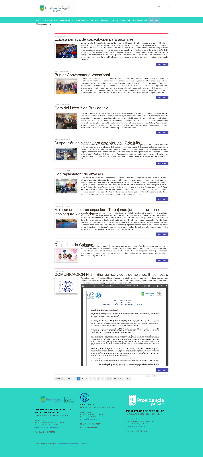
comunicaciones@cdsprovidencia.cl (48, 427)
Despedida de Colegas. (74, 244)
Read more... (162, 64)
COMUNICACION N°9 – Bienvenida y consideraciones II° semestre (111, 274)
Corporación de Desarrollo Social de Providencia (72, 444)
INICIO (38, 20)
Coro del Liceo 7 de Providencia (81, 107)
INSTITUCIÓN (50, 20)
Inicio (58, 379)
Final (128, 379)
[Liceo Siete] (55, 8)
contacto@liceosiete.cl (88, 419)
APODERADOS (107, 20)
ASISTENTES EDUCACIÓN (86, 20)
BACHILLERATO (139, 20)
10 (110, 379)
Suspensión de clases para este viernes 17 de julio (97, 142)
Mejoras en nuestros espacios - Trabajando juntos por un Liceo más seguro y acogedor (107, 211)
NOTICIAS (154, 20)
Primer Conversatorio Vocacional (82, 74)
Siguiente (118, 379)
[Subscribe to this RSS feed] (167, 32)
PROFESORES (65, 20)
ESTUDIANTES (123, 20)
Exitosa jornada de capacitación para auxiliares (94, 39)
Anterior (67, 379)
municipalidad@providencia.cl (136, 426)
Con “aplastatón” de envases (79, 173)
